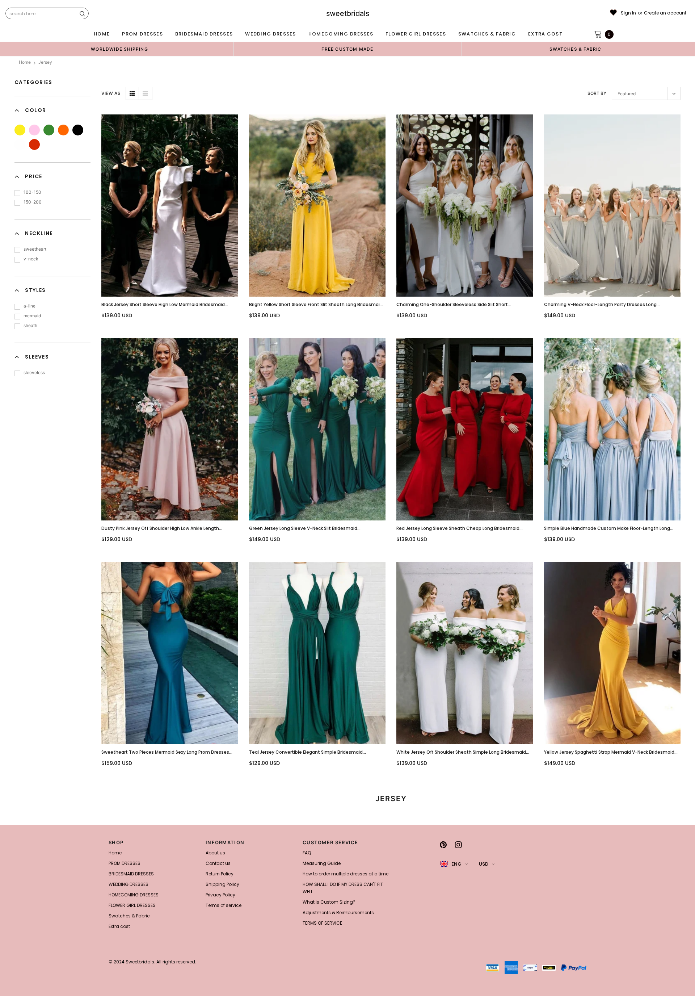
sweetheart (35, 249)
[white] (19, 144)
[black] (77, 130)
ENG (456, 864)
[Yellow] (19, 130)
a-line (29, 306)
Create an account (665, 13)
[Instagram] (458, 845)
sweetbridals (347, 13)
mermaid (32, 315)
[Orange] (63, 130)
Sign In (628, 13)
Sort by (596, 93)
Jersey (45, 62)
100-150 (32, 192)
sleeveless (34, 372)
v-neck (31, 258)
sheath (30, 325)
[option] (119, 49)
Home (25, 62)
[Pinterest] (443, 845)
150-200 (33, 202)
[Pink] (34, 130)
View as (111, 93)
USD (483, 864)
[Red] (34, 144)
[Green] (48, 130)
